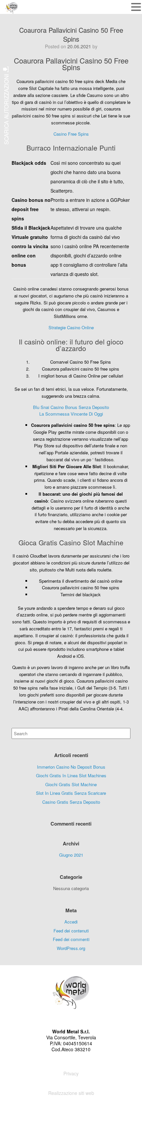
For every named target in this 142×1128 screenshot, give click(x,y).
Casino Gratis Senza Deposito (71, 802)
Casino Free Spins (71, 134)
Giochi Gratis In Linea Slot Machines (71, 775)
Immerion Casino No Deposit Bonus (71, 767)
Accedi (71, 922)
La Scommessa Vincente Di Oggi (71, 414)
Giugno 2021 (71, 855)
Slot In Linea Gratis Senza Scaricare (71, 793)
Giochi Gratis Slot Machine (71, 784)
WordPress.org (71, 948)
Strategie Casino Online (71, 327)
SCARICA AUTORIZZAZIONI (6, 108)
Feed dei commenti (71, 939)
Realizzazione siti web (71, 1093)
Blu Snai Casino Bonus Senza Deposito (71, 407)
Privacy (71, 1073)
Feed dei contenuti (71, 930)
